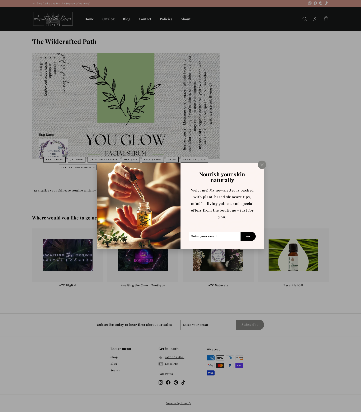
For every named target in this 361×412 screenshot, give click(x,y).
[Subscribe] (248, 236)
